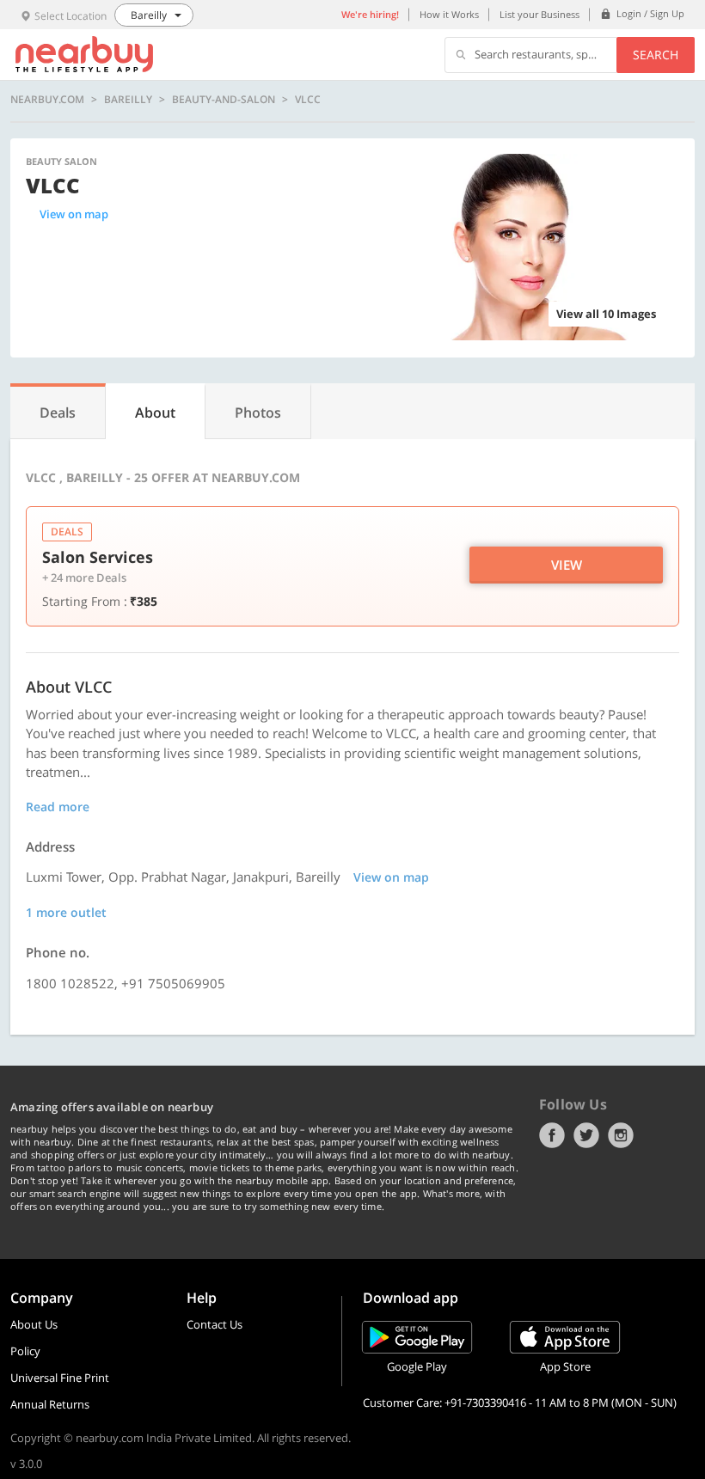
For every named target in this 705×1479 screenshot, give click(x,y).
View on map (74, 214)
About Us (34, 1324)
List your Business (539, 14)
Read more (57, 806)
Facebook (552, 1135)
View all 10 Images (606, 313)
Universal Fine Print (59, 1377)
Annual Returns (49, 1404)
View (566, 564)
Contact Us (214, 1324)
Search (655, 54)
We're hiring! (370, 14)
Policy (25, 1351)
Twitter (586, 1135)
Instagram (621, 1135)
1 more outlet (66, 912)
